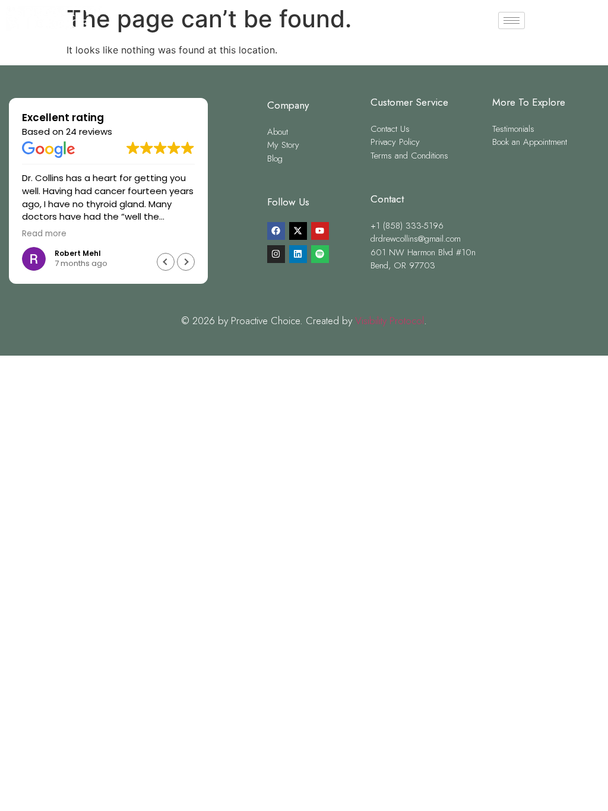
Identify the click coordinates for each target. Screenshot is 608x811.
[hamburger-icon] (511, 20)
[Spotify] (320, 254)
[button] (186, 262)
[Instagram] (276, 254)
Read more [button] (44, 234)
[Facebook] (276, 231)
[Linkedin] (298, 254)
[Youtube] (320, 231)
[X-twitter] (298, 231)
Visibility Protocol (389, 320)
